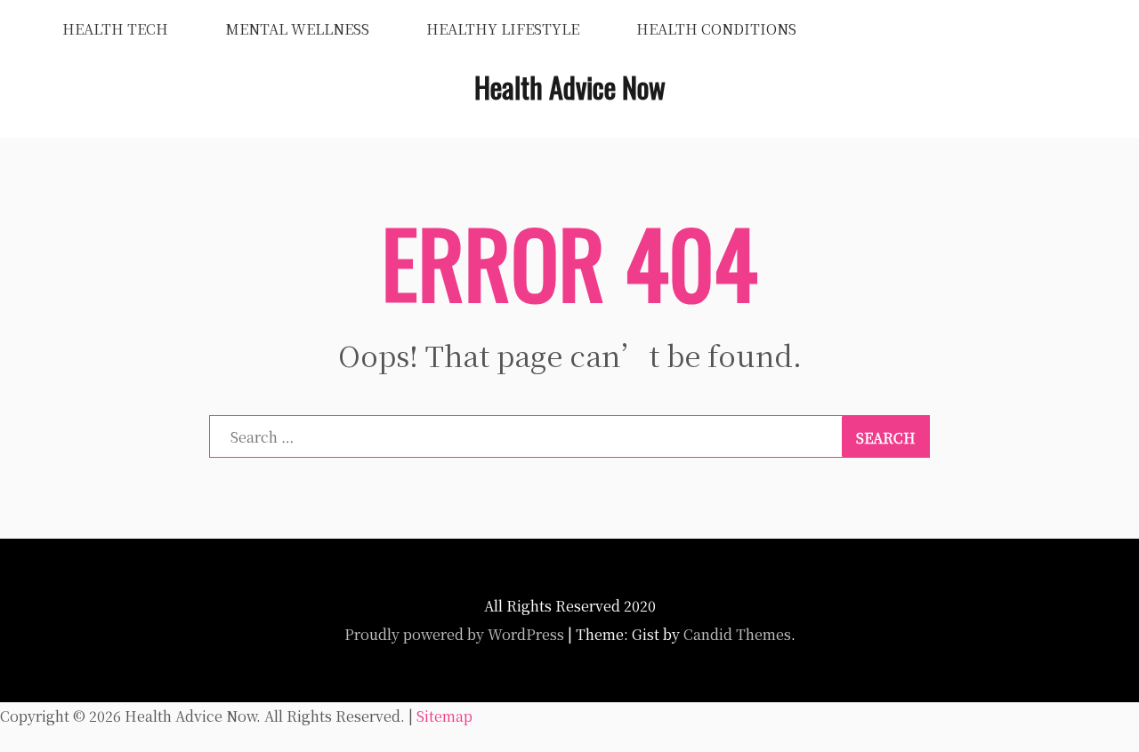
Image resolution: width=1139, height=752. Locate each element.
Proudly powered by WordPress (454, 634)
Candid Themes (737, 634)
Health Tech (115, 29)
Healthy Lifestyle (502, 29)
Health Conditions (716, 29)
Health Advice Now (570, 87)
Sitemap (444, 716)
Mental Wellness (297, 29)
